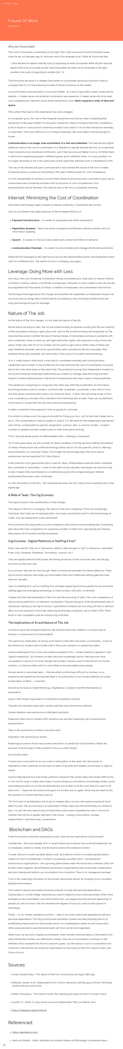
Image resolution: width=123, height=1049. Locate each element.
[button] (4, 1045)
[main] (52, 20)
